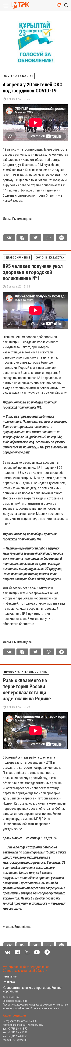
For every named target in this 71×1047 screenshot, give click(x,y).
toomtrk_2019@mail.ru (15, 1040)
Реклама (9, 982)
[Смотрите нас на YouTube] (37, 952)
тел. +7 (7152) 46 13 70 (15, 1028)
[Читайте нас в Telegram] (47, 952)
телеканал (10, 976)
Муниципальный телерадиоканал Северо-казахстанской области (26, 969)
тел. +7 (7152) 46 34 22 (15, 1032)
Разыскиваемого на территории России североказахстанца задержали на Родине (27, 689)
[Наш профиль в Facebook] (17, 952)
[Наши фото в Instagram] (27, 952)
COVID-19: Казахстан (18, 75)
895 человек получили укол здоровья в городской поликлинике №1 (33, 272)
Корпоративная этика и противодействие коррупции (32, 989)
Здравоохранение (17, 257)
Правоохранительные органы (26, 671)
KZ (58, 5)
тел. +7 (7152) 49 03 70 (15, 1036)
